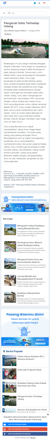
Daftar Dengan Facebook (19, 434)
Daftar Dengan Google (18, 429)
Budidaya (8, 34)
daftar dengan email (17, 424)
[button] (45, 3)
